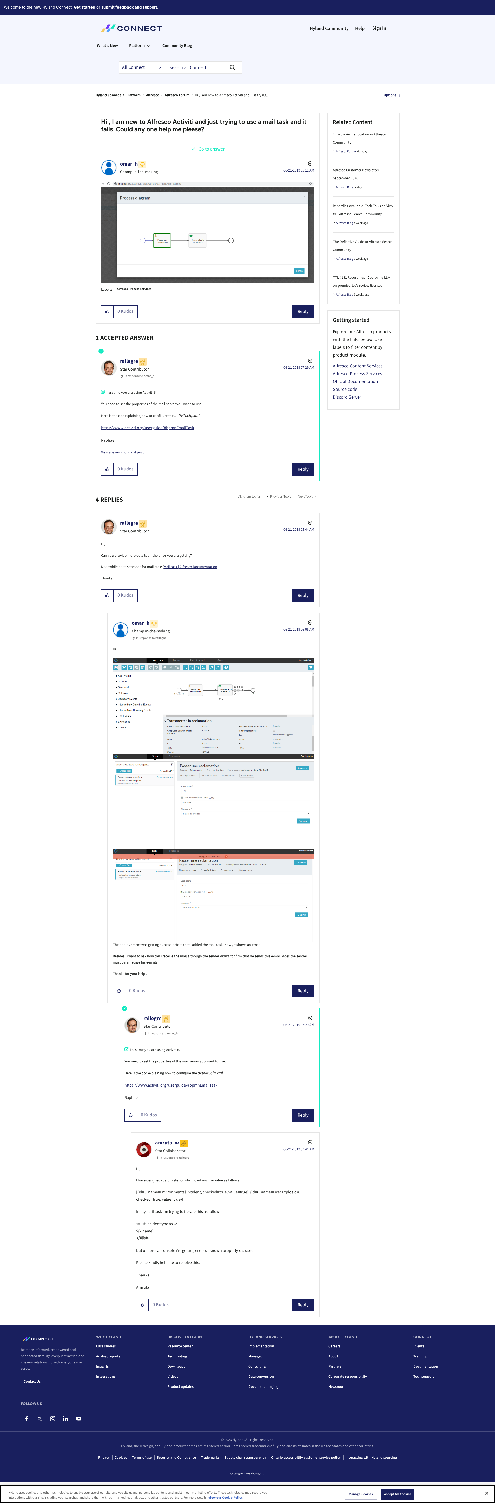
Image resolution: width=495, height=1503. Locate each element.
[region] (247, 1494)
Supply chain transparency (245, 1457)
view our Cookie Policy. (225, 1497)
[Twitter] (39, 1418)
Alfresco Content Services (358, 366)
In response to (139, 376)
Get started (84, 7)
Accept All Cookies (397, 1494)
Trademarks (210, 1457)
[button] (107, 312)
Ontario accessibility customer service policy (306, 1457)
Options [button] (390, 95)
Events (418, 1346)
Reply (303, 311)
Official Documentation (355, 381)
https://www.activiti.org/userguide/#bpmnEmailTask (147, 428)
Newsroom (336, 1386)
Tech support (423, 1376)
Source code (345, 389)
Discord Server (347, 397)
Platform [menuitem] (137, 46)
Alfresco (152, 95)
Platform (133, 95)
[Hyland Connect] (131, 28)
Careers (334, 1346)
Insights (102, 1366)
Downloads (176, 1366)
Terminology (178, 1356)
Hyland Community (329, 28)
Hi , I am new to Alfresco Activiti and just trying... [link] (231, 95)
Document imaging (263, 1386)
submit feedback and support (129, 7)
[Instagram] (52, 1418)
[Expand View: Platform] (148, 45)
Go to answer (212, 149)
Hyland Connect (108, 95)
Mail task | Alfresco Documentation (190, 567)
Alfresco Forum (177, 95)
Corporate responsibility (347, 1376)
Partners (334, 1366)
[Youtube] (78, 1418)
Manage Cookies (361, 1494)
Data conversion (261, 1376)
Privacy (104, 1457)
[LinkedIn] (65, 1418)
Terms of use (142, 1457)
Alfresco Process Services (134, 289)
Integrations (105, 1376)
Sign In (379, 28)
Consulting (257, 1366)
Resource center (180, 1346)
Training (419, 1356)
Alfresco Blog (344, 187)
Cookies (121, 1457)
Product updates (181, 1386)
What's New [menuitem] (107, 46)
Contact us (32, 1381)
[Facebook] (26, 1418)
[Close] (486, 1493)
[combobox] (203, 67)
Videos (173, 1376)
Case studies (106, 1346)
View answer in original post (122, 452)
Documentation (425, 1366)
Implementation (261, 1346)
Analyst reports (108, 1356)
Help (360, 28)
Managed (255, 1356)
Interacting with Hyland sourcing (371, 1457)
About (333, 1356)
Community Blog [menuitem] (177, 46)
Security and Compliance (176, 1457)
